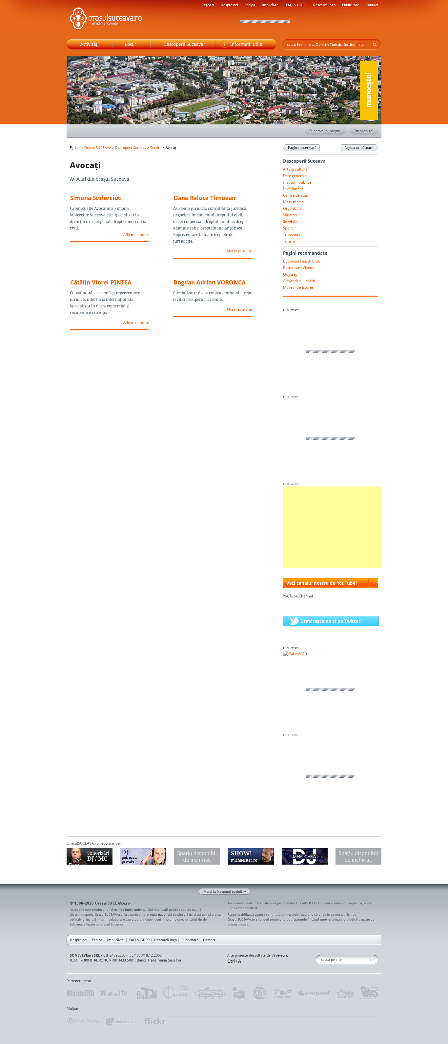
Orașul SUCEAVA (106, 20)
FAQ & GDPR (296, 5)
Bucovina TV (146, 993)
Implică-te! (270, 5)
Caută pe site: (318, 960)
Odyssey (290, 274)
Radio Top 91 (283, 993)
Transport (291, 234)
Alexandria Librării (299, 280)
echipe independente (129, 909)
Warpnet (313, 993)
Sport (288, 228)
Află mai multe (136, 234)
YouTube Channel (298, 596)
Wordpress (83, 1021)
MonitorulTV (114, 993)
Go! (374, 44)
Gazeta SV (175, 993)
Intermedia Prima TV (238, 993)
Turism (289, 241)
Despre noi (229, 5)
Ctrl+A (234, 961)
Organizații (292, 208)
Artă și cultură (295, 169)
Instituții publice (297, 182)
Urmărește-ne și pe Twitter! (331, 621)
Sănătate (290, 214)
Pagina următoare (358, 147)
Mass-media (293, 201)
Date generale (295, 175)
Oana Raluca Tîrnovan (204, 197)
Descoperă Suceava (130, 147)
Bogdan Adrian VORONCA (209, 282)
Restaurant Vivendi (299, 267)
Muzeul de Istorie (298, 287)
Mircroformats (121, 1021)
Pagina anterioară (302, 147)
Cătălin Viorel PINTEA (101, 282)
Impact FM (210, 993)
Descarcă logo (324, 5)
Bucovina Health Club (301, 261)
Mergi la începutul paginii (223, 891)
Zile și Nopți (345, 993)
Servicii (156, 147)
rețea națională (161, 914)
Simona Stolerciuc (95, 197)
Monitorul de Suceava (80, 993)
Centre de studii (296, 195)
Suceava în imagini (325, 130)
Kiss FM (259, 993)
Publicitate (350, 5)
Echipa (250, 5)
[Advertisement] (332, 527)
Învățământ (293, 188)
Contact (372, 5)
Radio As (369, 993)
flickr (155, 1021)
